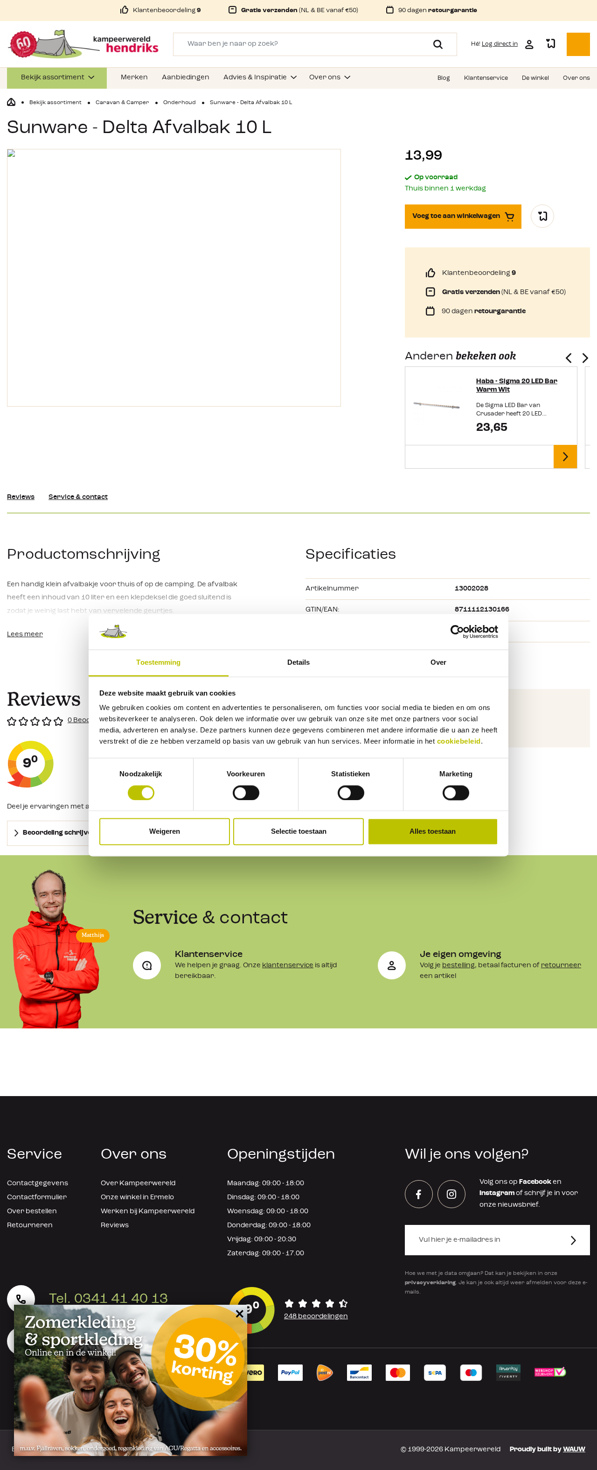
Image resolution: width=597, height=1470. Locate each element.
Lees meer (25, 634)
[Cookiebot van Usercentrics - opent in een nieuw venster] (457, 632)
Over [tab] (438, 663)
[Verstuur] (579, 1240)
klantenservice (287, 965)
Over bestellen (32, 1211)
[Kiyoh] (288, 1310)
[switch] (246, 792)
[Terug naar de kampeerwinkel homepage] (11, 102)
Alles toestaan (433, 832)
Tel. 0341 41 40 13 (108, 1299)
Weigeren (164, 832)
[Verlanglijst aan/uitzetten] (542, 216)
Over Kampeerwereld (138, 1183)
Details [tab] (298, 663)
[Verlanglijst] (550, 44)
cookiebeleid (459, 742)
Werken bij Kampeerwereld (147, 1211)
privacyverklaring (430, 1283)
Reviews (21, 497)
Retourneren (30, 1225)
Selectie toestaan (298, 832)
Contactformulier (37, 1197)
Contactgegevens (37, 1183)
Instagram (496, 1193)
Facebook (535, 1182)
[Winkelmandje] (578, 44)
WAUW (574, 1449)
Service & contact (78, 497)
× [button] (238, 1313)
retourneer (561, 965)
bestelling (458, 965)
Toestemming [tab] (158, 663)
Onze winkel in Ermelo (137, 1197)
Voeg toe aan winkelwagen (456, 216)
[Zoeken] (434, 44)
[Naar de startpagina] (83, 44)
